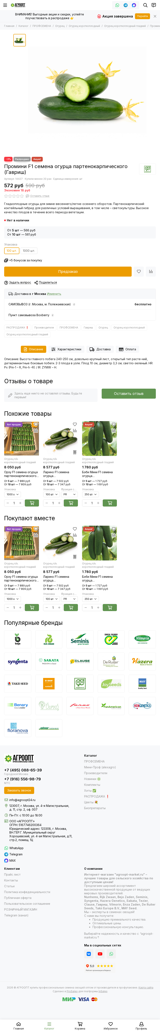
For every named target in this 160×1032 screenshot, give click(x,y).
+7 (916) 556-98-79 (22, 779)
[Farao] (80, 706)
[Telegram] (125, 5)
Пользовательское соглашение (27, 903)
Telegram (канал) (16, 915)
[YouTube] (100, 953)
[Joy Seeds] (111, 684)
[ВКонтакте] (88, 953)
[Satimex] (49, 728)
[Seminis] (80, 639)
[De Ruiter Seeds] (111, 661)
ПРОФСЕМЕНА (41, 25)
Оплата (130, 349)
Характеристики (69, 349)
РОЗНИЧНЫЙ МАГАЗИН (20, 909)
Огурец (60, 25)
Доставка (103, 349)
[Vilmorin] (142, 639)
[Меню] (5, 5)
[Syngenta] (17, 661)
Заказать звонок (19, 790)
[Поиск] (145, 5)
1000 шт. (29, 250)
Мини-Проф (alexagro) (100, 767)
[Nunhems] (49, 684)
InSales (103, 991)
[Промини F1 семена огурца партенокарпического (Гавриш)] (87, 93)
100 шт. (12, 250)
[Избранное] (139, 272)
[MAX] (134, 5)
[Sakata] (49, 661)
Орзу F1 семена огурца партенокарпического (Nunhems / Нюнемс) (21, 474)
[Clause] (80, 661)
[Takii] (17, 684)
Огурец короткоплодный (84, 25)
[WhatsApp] (117, 5)
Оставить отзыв (129, 393)
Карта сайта (146, 987)
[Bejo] (17, 639)
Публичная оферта (17, 898)
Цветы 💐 (91, 802)
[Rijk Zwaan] (49, 639)
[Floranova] (17, 728)
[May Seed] (142, 684)
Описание (36, 349)
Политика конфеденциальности (27, 892)
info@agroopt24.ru (22, 800)
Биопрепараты (95, 808)
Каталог (23, 25)
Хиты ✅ (90, 790)
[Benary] (17, 706)
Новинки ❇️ (92, 779)
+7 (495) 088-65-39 (23, 770)
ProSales (72, 991)
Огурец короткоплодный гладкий (125, 25)
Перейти (142, 16)
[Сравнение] (151, 272)
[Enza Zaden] (111, 639)
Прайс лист (12, 874)
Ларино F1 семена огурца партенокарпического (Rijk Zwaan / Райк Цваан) (59, 474)
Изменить (54, 294)
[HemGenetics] (142, 706)
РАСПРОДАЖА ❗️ (17, 327)
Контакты (11, 880)
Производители (44, 327)
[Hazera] (142, 661)
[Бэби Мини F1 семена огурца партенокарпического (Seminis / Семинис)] (99, 438)
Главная (9, 25)
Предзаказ (68, 271)
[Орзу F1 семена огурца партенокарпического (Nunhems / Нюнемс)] (21, 438)
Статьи (9, 886)
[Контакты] (154, 5)
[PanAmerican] (111, 706)
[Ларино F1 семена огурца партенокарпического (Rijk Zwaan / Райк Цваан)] (60, 438)
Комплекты (92, 784)
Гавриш (88, 327)
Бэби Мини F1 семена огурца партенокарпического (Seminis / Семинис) (98, 474)
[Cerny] (49, 706)
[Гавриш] (147, 169)
